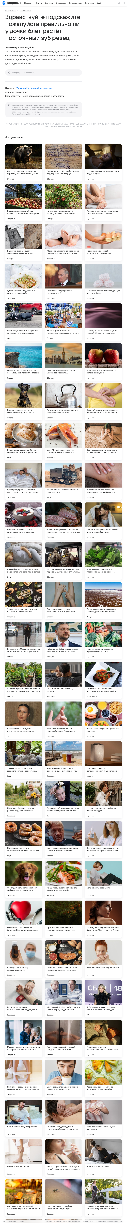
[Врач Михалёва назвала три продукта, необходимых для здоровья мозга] (63, 441)
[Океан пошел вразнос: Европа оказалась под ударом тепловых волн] (23, 362)
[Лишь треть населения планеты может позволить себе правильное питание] (63, 879)
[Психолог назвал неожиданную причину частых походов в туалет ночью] (23, 1078)
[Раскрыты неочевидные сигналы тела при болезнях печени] (103, 202)
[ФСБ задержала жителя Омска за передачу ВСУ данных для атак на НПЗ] (63, 561)
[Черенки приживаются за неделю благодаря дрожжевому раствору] (23, 680)
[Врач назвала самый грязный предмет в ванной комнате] (63, 1038)
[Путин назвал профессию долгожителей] (63, 282)
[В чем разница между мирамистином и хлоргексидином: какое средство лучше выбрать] (23, 959)
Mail (3, 1221)
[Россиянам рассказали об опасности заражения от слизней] (23, 1198)
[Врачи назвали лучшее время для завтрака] (103, 720)
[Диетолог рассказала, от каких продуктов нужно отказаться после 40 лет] (63, 959)
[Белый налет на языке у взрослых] (103, 959)
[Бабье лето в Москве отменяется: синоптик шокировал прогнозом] (23, 640)
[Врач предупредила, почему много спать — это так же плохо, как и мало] (23, 481)
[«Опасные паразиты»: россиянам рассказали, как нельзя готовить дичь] (63, 521)
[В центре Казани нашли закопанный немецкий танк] (23, 242)
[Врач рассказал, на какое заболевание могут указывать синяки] (63, 600)
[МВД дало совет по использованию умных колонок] (103, 760)
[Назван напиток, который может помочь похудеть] (103, 799)
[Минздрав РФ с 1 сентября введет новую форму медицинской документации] (63, 998)
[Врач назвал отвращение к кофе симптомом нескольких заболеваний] (63, 1078)
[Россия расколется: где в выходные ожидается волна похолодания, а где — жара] (23, 401)
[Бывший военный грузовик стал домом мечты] (63, 481)
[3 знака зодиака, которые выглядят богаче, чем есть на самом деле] (23, 760)
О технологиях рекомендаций (107, 1221)
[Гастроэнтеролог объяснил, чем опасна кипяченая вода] (63, 401)
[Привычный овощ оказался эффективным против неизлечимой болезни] (103, 640)
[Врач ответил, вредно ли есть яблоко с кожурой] (103, 362)
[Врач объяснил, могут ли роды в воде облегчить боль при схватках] (23, 561)
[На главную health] (13, 3)
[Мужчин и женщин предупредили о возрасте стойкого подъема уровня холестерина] (23, 1038)
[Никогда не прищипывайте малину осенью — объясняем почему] (63, 202)
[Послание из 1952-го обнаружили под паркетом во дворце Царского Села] (63, 163)
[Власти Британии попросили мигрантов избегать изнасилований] (63, 362)
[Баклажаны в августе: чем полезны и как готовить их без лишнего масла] (103, 680)
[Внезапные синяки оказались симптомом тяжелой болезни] (103, 481)
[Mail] (3, 3)
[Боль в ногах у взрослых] (23, 1158)
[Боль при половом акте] (103, 1158)
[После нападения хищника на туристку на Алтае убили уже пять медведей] (23, 163)
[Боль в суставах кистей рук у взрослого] (103, 1118)
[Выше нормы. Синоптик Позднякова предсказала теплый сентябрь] (63, 322)
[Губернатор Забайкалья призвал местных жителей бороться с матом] (63, 640)
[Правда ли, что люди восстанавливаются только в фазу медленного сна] (103, 1038)
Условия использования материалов (67, 1221)
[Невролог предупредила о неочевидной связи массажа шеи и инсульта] (63, 1118)
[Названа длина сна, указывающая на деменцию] (103, 163)
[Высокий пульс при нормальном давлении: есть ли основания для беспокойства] (103, 401)
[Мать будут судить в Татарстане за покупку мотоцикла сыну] (23, 322)
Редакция (48, 1221)
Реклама (21, 1221)
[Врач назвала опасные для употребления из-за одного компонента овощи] (103, 561)
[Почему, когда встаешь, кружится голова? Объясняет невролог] (103, 322)
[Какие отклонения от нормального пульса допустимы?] (23, 998)
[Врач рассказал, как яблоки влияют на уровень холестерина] (23, 202)
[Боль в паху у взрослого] (103, 879)
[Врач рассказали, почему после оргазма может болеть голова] (103, 441)
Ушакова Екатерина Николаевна (34, 88)
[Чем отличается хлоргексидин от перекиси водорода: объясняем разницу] (103, 839)
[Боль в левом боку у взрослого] (23, 1118)
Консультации (10, 11)
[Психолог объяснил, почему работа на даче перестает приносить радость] (23, 799)
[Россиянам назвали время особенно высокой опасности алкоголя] (63, 760)
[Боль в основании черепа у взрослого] (63, 680)
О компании (11, 1221)
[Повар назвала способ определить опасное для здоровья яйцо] (103, 242)
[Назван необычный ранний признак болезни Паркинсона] (63, 720)
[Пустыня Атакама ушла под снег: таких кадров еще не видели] (103, 600)
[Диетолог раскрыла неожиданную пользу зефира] (103, 282)
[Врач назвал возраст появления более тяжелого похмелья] (63, 839)
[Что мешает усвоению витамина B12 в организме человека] (23, 600)
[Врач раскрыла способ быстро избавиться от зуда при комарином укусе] (63, 1198)
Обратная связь (88, 1221)
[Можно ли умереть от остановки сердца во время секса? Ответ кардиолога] (63, 242)
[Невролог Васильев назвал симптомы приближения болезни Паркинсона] (103, 1198)
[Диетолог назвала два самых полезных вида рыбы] (23, 282)
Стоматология (25, 11)
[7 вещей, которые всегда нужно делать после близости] (103, 521)
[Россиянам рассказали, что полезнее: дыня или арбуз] (103, 1078)
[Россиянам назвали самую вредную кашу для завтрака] (23, 521)
